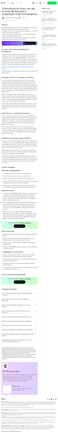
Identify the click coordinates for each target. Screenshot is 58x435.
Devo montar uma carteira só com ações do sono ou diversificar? (17, 321)
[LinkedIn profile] (19, 17)
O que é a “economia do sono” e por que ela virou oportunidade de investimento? (17, 294)
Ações (16, 2)
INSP (17, 211)
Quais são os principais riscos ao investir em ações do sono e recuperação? (16, 311)
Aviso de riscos (4, 358)
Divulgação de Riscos (44, 420)
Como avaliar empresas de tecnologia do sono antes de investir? (16, 316)
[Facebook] (54, 399)
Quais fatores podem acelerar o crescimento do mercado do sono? (17, 325)
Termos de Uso (18, 431)
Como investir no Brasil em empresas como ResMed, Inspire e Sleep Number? (17, 334)
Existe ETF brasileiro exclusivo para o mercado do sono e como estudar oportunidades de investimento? (16, 340)
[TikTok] (50, 399)
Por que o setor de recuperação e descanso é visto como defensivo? (17, 329)
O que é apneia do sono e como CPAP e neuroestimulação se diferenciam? (15, 299)
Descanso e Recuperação (25, 222)
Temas (9, 2)
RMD (10, 202)
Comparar (20, 2)
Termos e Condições (12, 431)
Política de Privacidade (5, 431)
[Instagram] (56, 399)
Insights (12, 2)
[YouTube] (52, 399)
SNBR (15, 193)
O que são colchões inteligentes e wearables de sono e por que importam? (16, 305)
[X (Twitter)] (47, 399)
